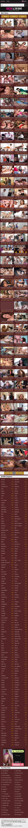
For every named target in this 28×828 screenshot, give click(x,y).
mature (9, 153)
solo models (17, 666)
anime (2, 491)
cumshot (5, 28)
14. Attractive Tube (5, 800)
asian (19, 198)
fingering (20, 300)
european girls (4, 652)
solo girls (17, 664)
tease (16, 703)
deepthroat (9, 28)
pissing (16, 590)
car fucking (4, 574)
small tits (17, 657)
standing (17, 680)
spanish (16, 668)
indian (2, 744)
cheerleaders (4, 590)
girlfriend (3, 710)
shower (16, 648)
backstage (3, 509)
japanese (25, 198)
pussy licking (18, 611)
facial (12, 107)
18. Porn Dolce (4, 810)
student (16, 691)
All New (8, 1)
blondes (16, 40)
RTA (10, 824)
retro (16, 618)
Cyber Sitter (15, 822)
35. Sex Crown (18, 803)
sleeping (16, 655)
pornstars (3, 51)
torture (16, 721)
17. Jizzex (3, 807)
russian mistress (18, 629)
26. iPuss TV (17, 782)
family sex (3, 666)
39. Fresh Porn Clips (19, 812)
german (25, 130)
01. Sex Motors (4, 770)
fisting (2, 682)
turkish (16, 731)
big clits (3, 532)
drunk (2, 645)
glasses (4, 288)
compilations (4, 604)
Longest (22, 16)
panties (16, 574)
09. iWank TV (4, 789)
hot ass (3, 738)
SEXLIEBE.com (8, 825)
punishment (17, 606)
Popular (5, 16)
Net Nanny (20, 822)
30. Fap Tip (17, 791)
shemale (16, 641)
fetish (2, 671)
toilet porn (17, 719)
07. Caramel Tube (5, 784)
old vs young (17, 560)
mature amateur (18, 523)
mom (16, 539)
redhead (17, 615)
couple (26, 73)
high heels (3, 733)
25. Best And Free (19, 780)
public (16, 604)
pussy (26, 119)
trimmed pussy (18, 728)
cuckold (21, 107)
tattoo (16, 698)
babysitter (3, 507)
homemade (3, 735)
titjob (16, 717)
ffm (2, 673)
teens (20, 311)
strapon (16, 687)
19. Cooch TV (4, 812)
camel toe (3, 572)
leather (16, 500)
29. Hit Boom (17, 789)
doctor (2, 636)
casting (3, 576)
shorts (16, 645)
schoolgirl (17, 631)
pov (5, 51)
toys (16, 724)
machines (17, 512)
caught (2, 581)
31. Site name (18, 794)
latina (16, 498)
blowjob (16, 28)
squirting (17, 678)
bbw (2, 516)
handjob (11, 311)
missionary (17, 532)
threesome (9, 51)
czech (2, 627)
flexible (3, 687)
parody (16, 578)
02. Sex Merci (4, 773)
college (25, 40)
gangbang (3, 698)
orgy (16, 567)
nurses (16, 551)
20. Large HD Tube (5, 814)
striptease (17, 689)
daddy (2, 629)
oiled (16, 558)
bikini (22, 435)
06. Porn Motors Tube (6, 782)
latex (16, 495)
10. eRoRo (3, 791)
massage (17, 516)
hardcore (23, 119)
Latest (14, 16)
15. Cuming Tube (5, 803)
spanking (17, 671)
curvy (2, 625)
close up (8, 96)
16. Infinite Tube (5, 805)
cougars (23, 164)
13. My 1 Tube (4, 798)
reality (16, 613)
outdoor (16, 569)
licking (9, 164)
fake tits (3, 664)
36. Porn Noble (18, 805)
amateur (2, 153)
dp (11, 28)
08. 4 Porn (3, 787)
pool (16, 592)
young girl (17, 744)
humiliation (3, 742)
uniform (16, 733)
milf (24, 96)
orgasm (16, 565)
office (16, 555)
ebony (25, 447)
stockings (17, 685)
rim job (16, 622)
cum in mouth (4, 618)
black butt (3, 546)
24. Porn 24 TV (18, 777)
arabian (3, 493)
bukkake (25, 401)
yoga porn (17, 742)
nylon (16, 553)
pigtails (16, 588)
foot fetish (4, 689)
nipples (16, 548)
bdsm (2, 518)
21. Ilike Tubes (18, 770)
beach (19, 435)
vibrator (16, 735)
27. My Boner (18, 784)
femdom (3, 668)
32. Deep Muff (18, 796)
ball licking (3, 512)
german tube (4, 708)
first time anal (4, 678)
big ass (3, 528)
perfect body (18, 583)
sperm (16, 673)
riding (16, 620)
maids (16, 514)
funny (2, 696)
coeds (22, 40)
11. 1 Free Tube (4, 794)
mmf (12, 51)
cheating (3, 588)
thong (16, 710)
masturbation (25, 300)
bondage (3, 553)
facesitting (3, 659)
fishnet (11, 435)
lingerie (6, 254)
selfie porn (17, 634)
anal (2, 28)
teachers (17, 701)
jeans (16, 488)
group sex (3, 721)
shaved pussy (18, 638)
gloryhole (3, 717)
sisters (16, 650)
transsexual (17, 726)
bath (2, 514)
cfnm (26, 187)
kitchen (16, 493)
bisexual (16, 73)
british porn (4, 560)
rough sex (7, 85)
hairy (2, 724)
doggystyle (10, 119)
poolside (17, 595)
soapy (16, 659)
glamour (3, 712)
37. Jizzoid (17, 807)
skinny (16, 652)
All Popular (3, 1)
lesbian (16, 502)
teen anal (17, 705)
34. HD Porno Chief (19, 800)
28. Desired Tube (18, 787)
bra (2, 555)
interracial (17, 85)
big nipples (3, 537)
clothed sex (7, 435)
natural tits (11, 209)
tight (16, 715)
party (16, 581)
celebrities (3, 583)
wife (16, 740)
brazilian (3, 558)
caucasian (3, 578)
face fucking (4, 657)
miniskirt (16, 530)
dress (2, 643)
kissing (16, 491)
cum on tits (24, 28)
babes (18, 141)
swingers (17, 696)
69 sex (2, 482)
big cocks (5, 40)
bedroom (3, 525)
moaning (16, 537)
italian (16, 484)
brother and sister (5, 562)
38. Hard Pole (18, 810)
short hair (17, 643)
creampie (3, 613)
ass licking (3, 500)
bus (2, 569)
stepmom (17, 682)
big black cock (5, 119)
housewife (24, 175)
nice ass (17, 546)
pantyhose (17, 576)
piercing (16, 585)
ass (2, 498)
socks (16, 661)
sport (16, 675)
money (16, 542)
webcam (16, 738)
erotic (2, 650)
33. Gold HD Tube (18, 798)
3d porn (3, 479)
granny (2, 719)
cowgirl (10, 141)
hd (2, 731)
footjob (3, 691)
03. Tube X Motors (5, 775)
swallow (16, 694)
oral (15, 562)
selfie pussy (17, 636)
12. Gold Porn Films (5, 796)
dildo (2, 634)
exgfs (2, 655)
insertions (17, 479)
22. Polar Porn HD (19, 773)
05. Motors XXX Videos (6, 780)
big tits (8, 40)
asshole (18, 51)
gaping (2, 701)
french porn (4, 694)
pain (16, 572)
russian (16, 627)
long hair (17, 509)
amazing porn (4, 486)
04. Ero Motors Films (6, 777)
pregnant (17, 601)
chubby (3, 592)
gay (2, 703)
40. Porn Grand (18, 814)
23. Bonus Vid (18, 775)
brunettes (11, 62)
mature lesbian (18, 525)
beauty (2, 523)
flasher (3, 685)
